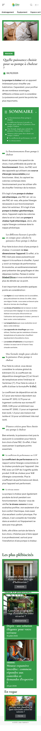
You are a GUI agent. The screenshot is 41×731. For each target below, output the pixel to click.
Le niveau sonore (15, 141)
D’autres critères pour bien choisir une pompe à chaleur (20, 134)
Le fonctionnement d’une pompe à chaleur (19, 119)
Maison (9, 54)
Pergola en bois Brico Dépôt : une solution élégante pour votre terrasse (20, 628)
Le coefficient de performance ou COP (22, 138)
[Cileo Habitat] (16, 5)
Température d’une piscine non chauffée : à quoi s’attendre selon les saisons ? (20, 708)
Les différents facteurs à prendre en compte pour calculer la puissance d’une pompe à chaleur (21, 124)
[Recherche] (31, 5)
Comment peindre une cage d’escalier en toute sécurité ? (20, 613)
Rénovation (20, 621)
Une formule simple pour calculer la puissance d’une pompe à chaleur (20, 130)
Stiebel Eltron (9, 277)
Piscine (20, 716)
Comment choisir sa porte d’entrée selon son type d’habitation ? (20, 579)
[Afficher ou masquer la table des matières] (35, 112)
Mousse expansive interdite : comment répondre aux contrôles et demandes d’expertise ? (20, 674)
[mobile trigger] (4, 5)
